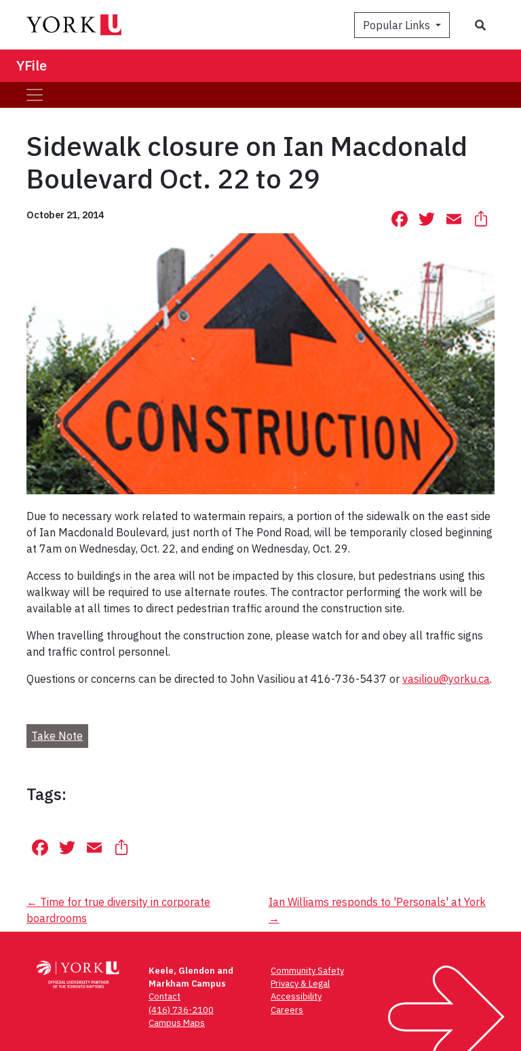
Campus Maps (177, 1023)
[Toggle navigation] (34, 95)
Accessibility (296, 996)
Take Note (57, 735)
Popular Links (398, 25)
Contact (164, 996)
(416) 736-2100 (181, 1010)
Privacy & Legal (300, 983)
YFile (31, 65)
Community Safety (307, 970)
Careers (287, 1010)
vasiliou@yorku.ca (446, 679)
